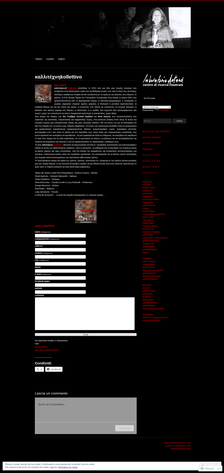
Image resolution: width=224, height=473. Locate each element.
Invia (85, 334)
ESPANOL (147, 258)
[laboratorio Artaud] (112, 50)
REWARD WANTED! (152, 143)
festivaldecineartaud (152, 276)
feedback (147, 297)
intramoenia (148, 193)
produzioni (147, 190)
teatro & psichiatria (151, 199)
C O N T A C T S (149, 173)
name (43, 232)
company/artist (47, 239)
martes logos (148, 223)
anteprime (147, 182)
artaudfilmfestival (150, 249)
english (61, 59)
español (50, 59)
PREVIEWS (148, 149)
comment (39, 295)
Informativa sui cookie (68, 467)
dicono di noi (148, 229)
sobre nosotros (149, 261)
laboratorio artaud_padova (47, 350)
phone (38, 267)
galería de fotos (149, 273)
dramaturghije (149, 211)
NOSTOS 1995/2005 (152, 137)
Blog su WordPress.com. (175, 443)
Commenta (124, 428)
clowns (146, 252)
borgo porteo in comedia (153, 308)
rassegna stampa (150, 226)
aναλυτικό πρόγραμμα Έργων (156, 317)
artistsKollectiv (149, 306)
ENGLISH (147, 285)
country (43, 253)
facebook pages (42, 281)
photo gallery (148, 300)
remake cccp (148, 244)
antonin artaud (149, 188)
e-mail (43, 274)
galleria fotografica (151, 241)
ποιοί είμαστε (148, 314)
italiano (38, 59)
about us (146, 288)
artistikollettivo (149, 247)
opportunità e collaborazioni (155, 238)
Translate (164, 110)
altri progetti (148, 235)
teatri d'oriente (149, 205)
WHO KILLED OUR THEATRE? (156, 131)
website (38, 288)
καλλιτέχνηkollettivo (151, 320)
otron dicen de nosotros (153, 270)
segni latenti (148, 202)
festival (146, 208)
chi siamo (147, 185)
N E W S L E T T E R (151, 161)
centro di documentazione (154, 214)
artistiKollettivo (41, 347)
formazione (148, 196)
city (42, 260)
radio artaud (148, 220)
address (39, 246)
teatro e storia (149, 217)
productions (148, 294)
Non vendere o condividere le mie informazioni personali (178, 446)
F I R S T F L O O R (151, 155)
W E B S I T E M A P (151, 167)
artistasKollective (150, 279)
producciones (149, 267)
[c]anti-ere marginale (152, 232)
